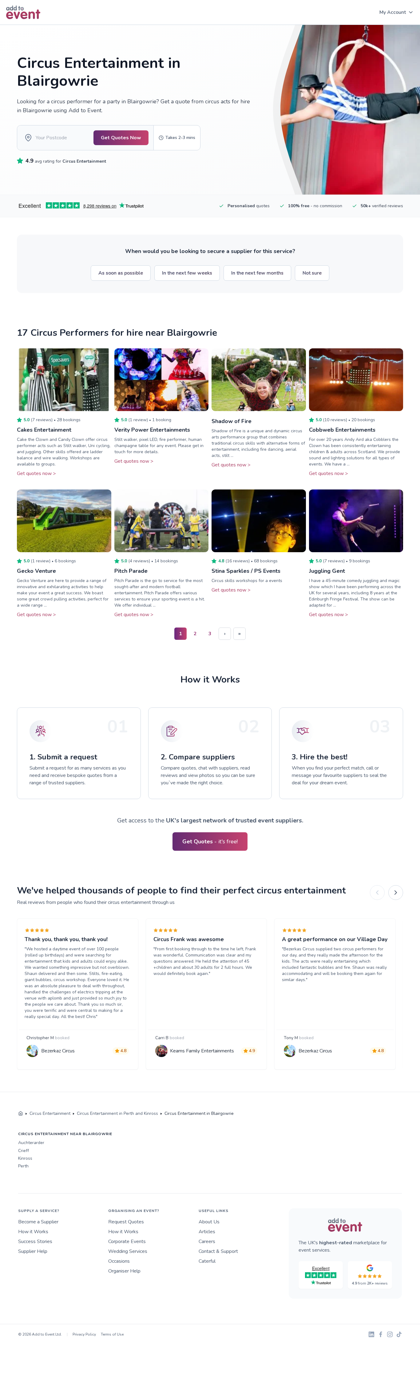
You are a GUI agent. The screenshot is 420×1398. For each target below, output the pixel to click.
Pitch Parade (131, 571)
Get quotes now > (36, 473)
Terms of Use (112, 1334)
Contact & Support (218, 1251)
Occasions (119, 1261)
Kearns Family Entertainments (202, 1051)
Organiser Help (124, 1271)
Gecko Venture (36, 571)
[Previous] (377, 892)
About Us (209, 1221)
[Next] (395, 892)
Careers (207, 1241)
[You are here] (20, 1113)
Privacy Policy (84, 1334)
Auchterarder (31, 1143)
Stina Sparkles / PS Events (246, 571)
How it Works (33, 1231)
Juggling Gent (327, 571)
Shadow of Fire (232, 421)
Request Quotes (126, 1221)
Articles (207, 1231)
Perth (23, 1166)
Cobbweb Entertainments (342, 430)
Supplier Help (32, 1251)
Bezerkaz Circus (58, 1051)
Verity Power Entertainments (152, 430)
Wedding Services (127, 1251)
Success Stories (35, 1241)
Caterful (207, 1261)
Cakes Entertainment (44, 430)
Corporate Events (127, 1241)
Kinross (25, 1158)
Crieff (23, 1151)
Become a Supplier (38, 1221)
